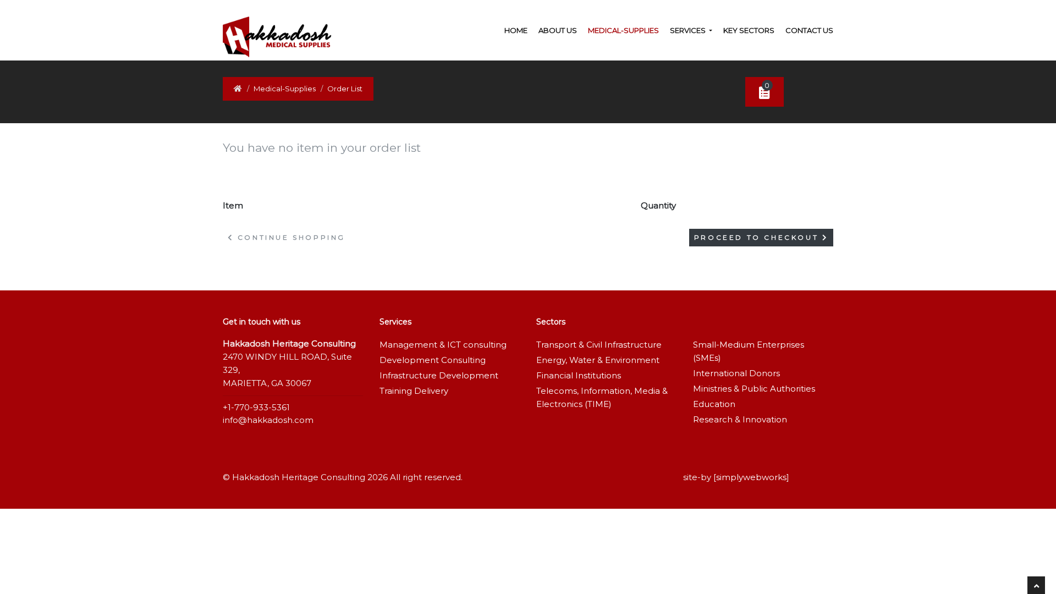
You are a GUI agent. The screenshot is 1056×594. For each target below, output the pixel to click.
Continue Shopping (289, 237)
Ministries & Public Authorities (754, 388)
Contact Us (809, 30)
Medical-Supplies (623, 30)
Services (688, 30)
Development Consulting (433, 360)
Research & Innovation (740, 419)
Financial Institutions (578, 375)
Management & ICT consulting (443, 344)
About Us (557, 30)
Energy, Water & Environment (597, 360)
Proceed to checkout (758, 237)
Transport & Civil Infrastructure (599, 344)
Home (515, 30)
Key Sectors (748, 30)
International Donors (736, 373)
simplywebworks (751, 477)
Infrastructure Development (439, 375)
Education (714, 404)
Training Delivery (414, 391)
